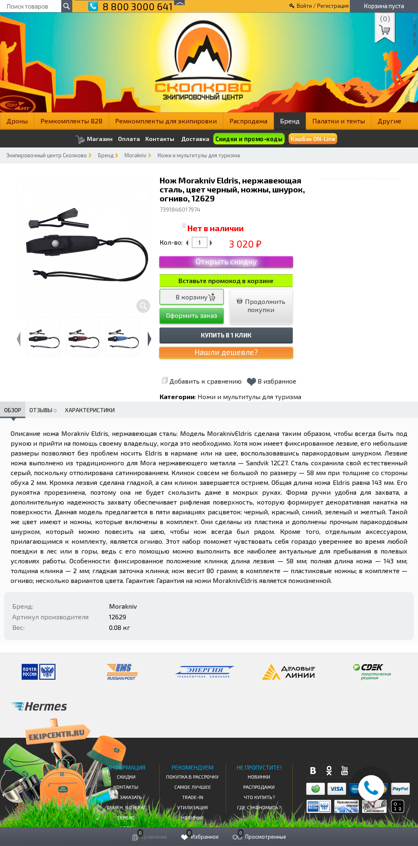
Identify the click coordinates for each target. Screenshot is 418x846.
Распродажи (259, 787)
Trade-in (192, 797)
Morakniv (136, 155)
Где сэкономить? (259, 807)
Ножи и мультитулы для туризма (199, 155)
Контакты (159, 139)
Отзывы (43, 409)
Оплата (129, 139)
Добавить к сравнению (205, 381)
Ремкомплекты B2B (71, 121)
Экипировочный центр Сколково (46, 155)
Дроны (17, 121)
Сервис (126, 817)
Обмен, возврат (126, 807)
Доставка (195, 138)
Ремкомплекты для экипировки (166, 121)
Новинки (192, 817)
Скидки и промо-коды (248, 138)
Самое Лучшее (192, 787)
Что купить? (259, 797)
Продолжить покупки (264, 305)
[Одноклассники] (329, 770)
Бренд (290, 121)
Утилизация (192, 807)
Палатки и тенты (338, 121)
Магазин (99, 138)
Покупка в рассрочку (192, 776)
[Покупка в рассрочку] (397, 810)
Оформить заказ (191, 315)
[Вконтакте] (313, 770)
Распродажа (248, 121)
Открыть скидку (226, 261)
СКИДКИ (126, 776)
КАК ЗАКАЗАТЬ (126, 797)
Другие (389, 121)
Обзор (12, 409)
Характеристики (90, 409)
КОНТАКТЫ (125, 787)
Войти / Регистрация (323, 5)
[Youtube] (345, 770)
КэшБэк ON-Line (313, 138)
